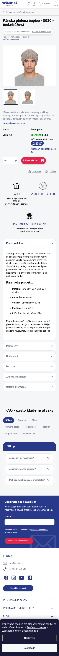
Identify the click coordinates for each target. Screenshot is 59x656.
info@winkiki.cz (16, 563)
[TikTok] (29, 577)
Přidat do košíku (30, 160)
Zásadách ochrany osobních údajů (20, 630)
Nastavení (29, 638)
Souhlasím (29, 648)
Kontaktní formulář (18, 588)
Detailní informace (12, 123)
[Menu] (55, 4)
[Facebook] (5, 577)
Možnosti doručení (43, 150)
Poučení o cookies (36, 627)
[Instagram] (13, 577)
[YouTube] (21, 577)
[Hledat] (29, 4)
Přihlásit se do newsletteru (19, 541)
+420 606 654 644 (17, 569)
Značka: (11, 39)
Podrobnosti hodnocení (41, 32)
